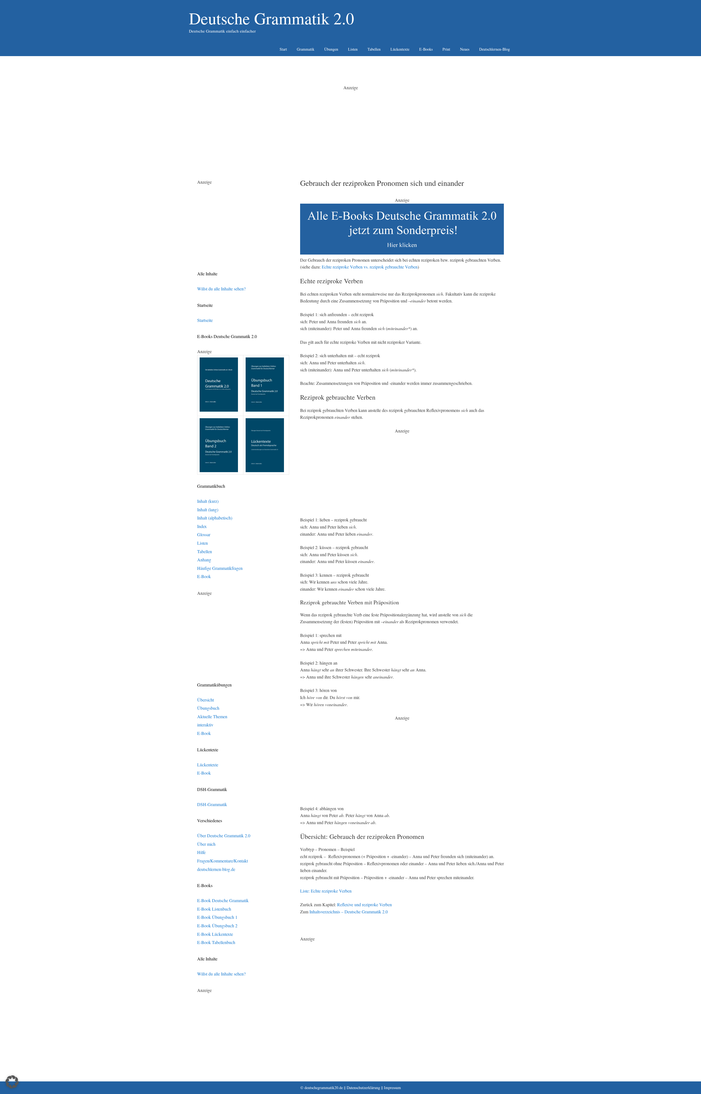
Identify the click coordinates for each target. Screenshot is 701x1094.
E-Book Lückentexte (215, 934)
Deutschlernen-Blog (494, 49)
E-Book (204, 576)
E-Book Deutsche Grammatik (223, 900)
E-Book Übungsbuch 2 (217, 925)
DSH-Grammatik (212, 804)
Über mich (206, 844)
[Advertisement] (350, 129)
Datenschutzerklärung (363, 1087)
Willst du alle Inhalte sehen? (221, 288)
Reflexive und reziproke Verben (364, 904)
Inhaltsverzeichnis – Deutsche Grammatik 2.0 (348, 911)
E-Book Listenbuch (214, 909)
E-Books (426, 49)
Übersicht (205, 700)
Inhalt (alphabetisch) (214, 518)
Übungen (331, 49)
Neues (464, 49)
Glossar (203, 534)
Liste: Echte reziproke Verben (326, 891)
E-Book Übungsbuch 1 (217, 917)
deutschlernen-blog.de (216, 869)
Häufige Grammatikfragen (220, 568)
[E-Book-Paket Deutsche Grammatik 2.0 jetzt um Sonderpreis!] (402, 253)
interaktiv (205, 725)
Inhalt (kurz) (208, 501)
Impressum (392, 1087)
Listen (353, 49)
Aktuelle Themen (212, 716)
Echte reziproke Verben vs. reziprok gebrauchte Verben (370, 267)
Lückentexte (399, 49)
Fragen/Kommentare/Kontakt (222, 861)
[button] (12, 1082)
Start (283, 49)
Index (202, 526)
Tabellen (374, 49)
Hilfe (201, 852)
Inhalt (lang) (207, 509)
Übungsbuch (208, 708)
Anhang (204, 559)
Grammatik (305, 49)
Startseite (205, 320)
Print (446, 49)
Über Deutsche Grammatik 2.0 (223, 835)
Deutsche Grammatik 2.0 (271, 18)
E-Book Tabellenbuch (216, 942)
